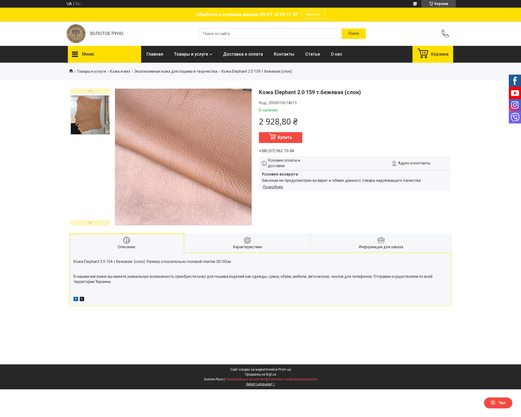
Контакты (284, 54)
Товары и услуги (191, 54)
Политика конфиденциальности (292, 379)
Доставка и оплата (243, 54)
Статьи (312, 54)
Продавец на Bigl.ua (260, 374)
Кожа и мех (120, 71)
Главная (155, 54)
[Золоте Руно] (75, 33)
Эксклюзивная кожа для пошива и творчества (175, 71)
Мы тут (313, 14)
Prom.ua (284, 369)
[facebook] (76, 300)
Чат (502, 403)
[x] (82, 300)
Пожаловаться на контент (245, 379)
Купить (285, 137)
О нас (336, 54)
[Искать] (354, 33)
